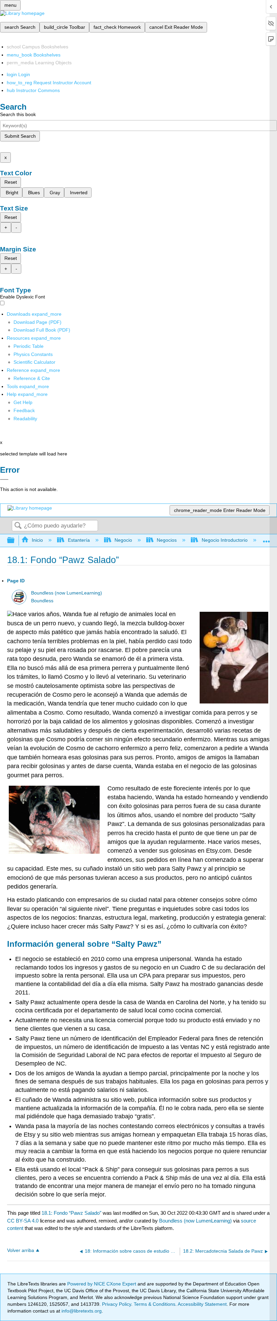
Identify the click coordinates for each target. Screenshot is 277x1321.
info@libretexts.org (81, 1311)
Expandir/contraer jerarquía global (15, 540)
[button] (24, 410)
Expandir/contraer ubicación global (266, 538)
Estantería (79, 540)
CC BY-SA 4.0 (23, 1221)
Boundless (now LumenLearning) (66, 593)
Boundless (42, 600)
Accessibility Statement (202, 1304)
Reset (10, 182)
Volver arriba (20, 1250)
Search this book (18, 114)
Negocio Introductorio (224, 540)
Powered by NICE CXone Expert (102, 1283)
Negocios (166, 540)
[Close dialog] (4, 479)
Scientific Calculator (34, 362)
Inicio (37, 540)
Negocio (123, 540)
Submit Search (20, 136)
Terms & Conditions (154, 1304)
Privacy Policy (116, 1304)
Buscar (18, 526)
